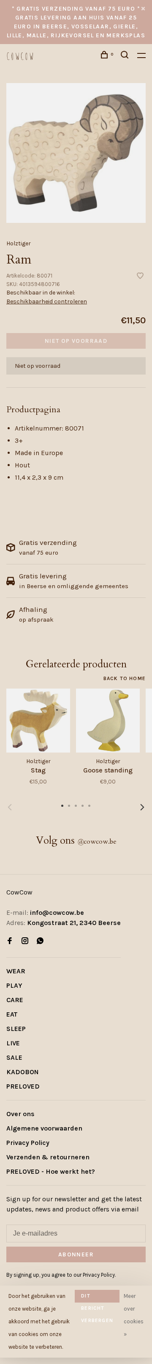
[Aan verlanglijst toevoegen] (140, 276)
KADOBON (22, 1072)
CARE (14, 1000)
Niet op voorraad (76, 340)
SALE (14, 1057)
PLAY (14, 985)
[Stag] (38, 721)
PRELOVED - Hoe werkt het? (50, 1171)
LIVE (13, 1043)
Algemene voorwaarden (44, 1128)
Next (142, 807)
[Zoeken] (126, 56)
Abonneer (76, 1254)
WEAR (15, 971)
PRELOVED (23, 1086)
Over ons (20, 1114)
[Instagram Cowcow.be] (25, 941)
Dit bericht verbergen (97, 1298)
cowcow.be (97, 841)
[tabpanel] (76, 153)
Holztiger (18, 243)
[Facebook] (9, 941)
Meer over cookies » (134, 1315)
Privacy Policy (27, 1143)
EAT (11, 1014)
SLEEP (16, 1029)
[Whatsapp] (40, 941)
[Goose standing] (108, 721)
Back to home (124, 678)
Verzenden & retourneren (48, 1157)
